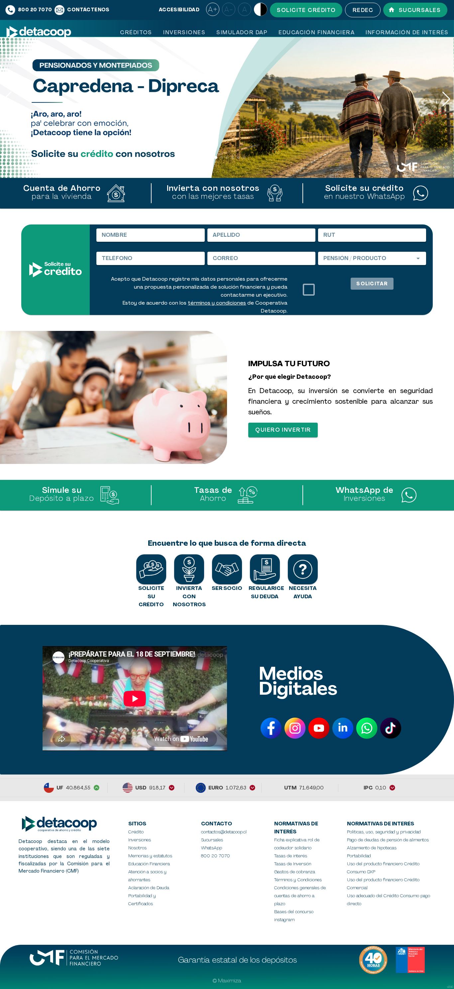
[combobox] (372, 258)
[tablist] (284, 32)
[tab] (136, 32)
